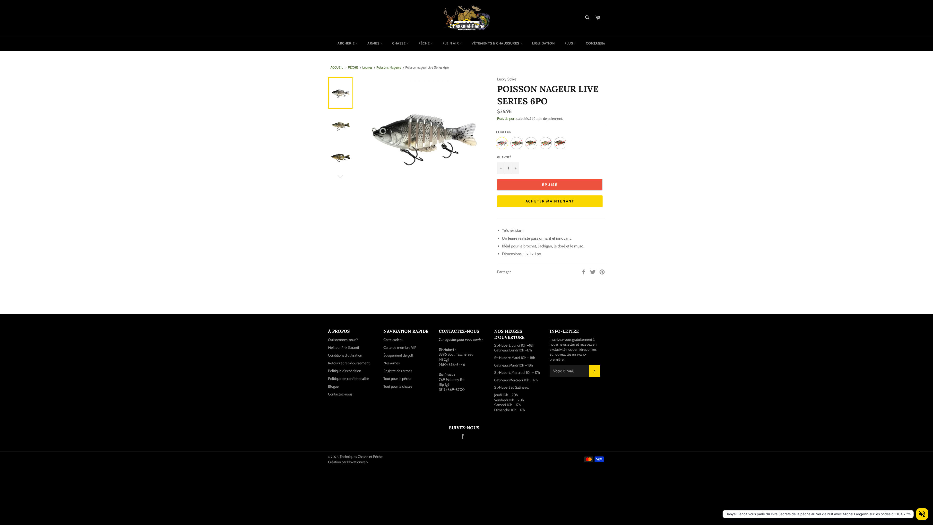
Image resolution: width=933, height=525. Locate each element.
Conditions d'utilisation (345, 355)
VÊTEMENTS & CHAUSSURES (496, 43)
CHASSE (399, 43)
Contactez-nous (340, 394)
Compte (599, 43)
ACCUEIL (336, 67)
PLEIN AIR (451, 43)
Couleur (503, 132)
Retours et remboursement (349, 363)
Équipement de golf (398, 355)
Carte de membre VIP (399, 347)
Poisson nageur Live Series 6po (427, 67)
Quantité (504, 157)
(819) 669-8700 (452, 389)
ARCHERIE (346, 43)
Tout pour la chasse (397, 386)
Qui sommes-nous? (343, 340)
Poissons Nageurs (388, 67)
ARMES (373, 43)
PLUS (569, 43)
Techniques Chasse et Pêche (361, 457)
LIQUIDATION (543, 43)
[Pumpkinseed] (560, 143)
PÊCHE (424, 43)
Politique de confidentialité (348, 378)
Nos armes (391, 363)
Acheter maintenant (550, 201)
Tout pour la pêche (397, 378)
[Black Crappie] (531, 143)
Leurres (367, 67)
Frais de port (506, 118)
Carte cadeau (393, 340)
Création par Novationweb (348, 462)
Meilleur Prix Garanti (343, 347)
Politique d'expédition (344, 371)
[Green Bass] (516, 143)
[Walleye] (546, 143)
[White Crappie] (502, 143)
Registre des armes (397, 371)
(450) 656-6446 (452, 364)
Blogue (333, 386)
